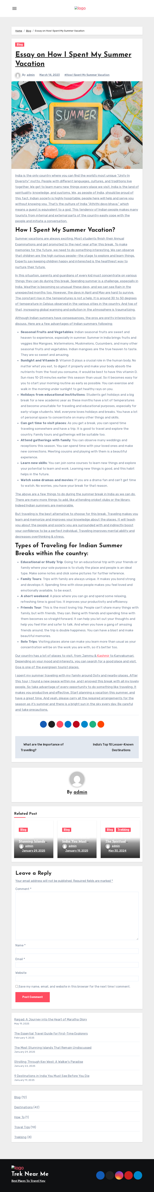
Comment (23, 889)
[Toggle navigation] (14, 8)
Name (20, 945)
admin (31, 75)
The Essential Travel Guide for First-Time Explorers (51, 1033)
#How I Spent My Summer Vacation (86, 75)
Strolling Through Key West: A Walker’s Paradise (48, 1062)
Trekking (123, 829)
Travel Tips (22, 1127)
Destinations (23, 1107)
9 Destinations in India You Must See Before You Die (51, 1076)
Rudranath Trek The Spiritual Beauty (117, 841)
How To (19, 1117)
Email (20, 959)
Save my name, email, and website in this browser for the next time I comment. (74, 986)
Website (20, 973)
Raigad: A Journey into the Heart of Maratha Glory (50, 1019)
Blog (20, 44)
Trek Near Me (30, 1174)
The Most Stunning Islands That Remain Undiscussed (53, 1047)
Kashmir (103, 655)
